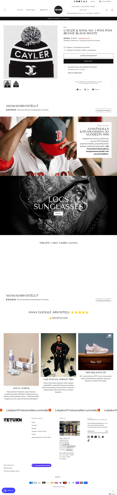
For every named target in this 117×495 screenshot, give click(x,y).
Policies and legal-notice (11, 471)
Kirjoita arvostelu (103, 110)
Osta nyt (88, 61)
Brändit (44, 10)
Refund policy (8, 468)
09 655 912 (66, 444)
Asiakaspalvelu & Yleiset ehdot (84, 13)
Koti (65, 27)
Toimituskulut (83, 40)
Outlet (84, 10)
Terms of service (9, 465)
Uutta (20, 10)
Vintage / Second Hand (84, 6)
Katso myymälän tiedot (75, 72)
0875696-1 (69, 450)
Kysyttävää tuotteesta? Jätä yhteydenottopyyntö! (88, 82)
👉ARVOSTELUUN (58, 318)
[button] (113, 494)
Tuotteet (31, 10)
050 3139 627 (71, 446)
